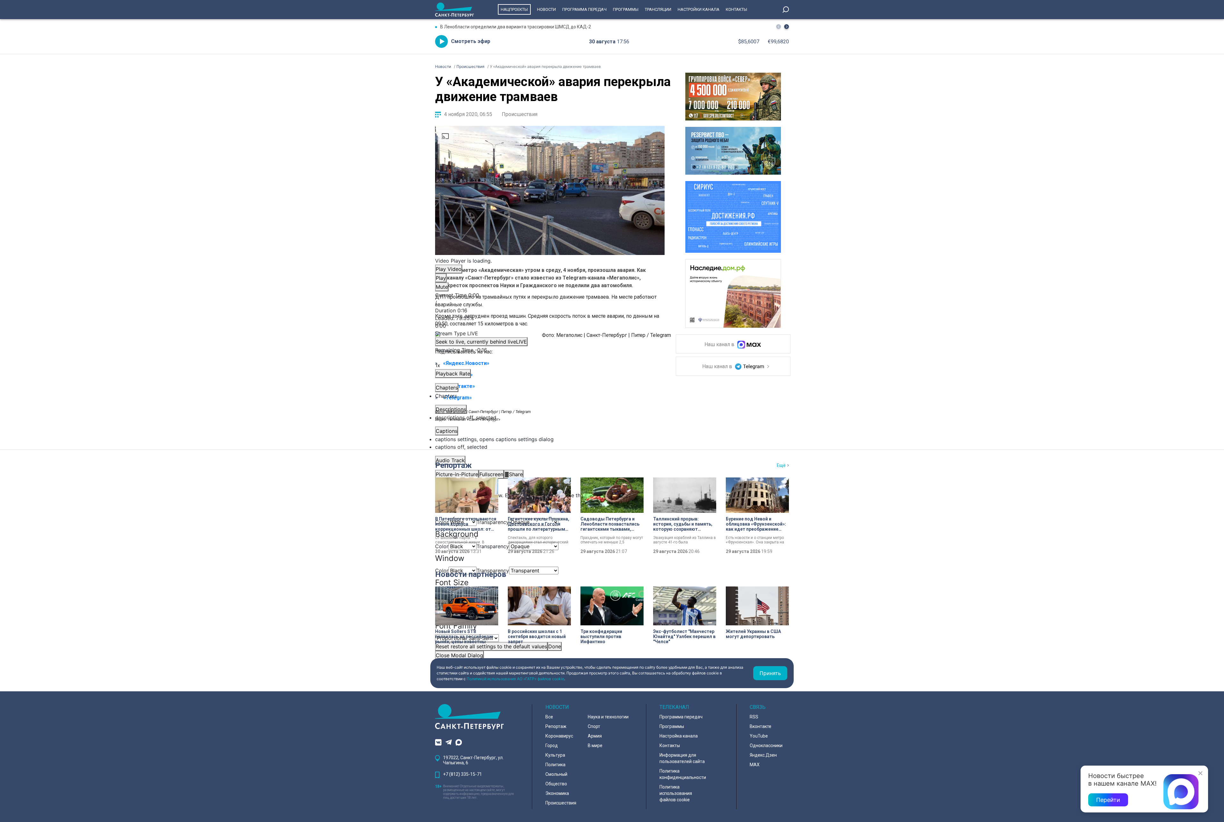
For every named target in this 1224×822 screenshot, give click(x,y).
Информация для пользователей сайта (682, 758)
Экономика (557, 793)
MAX (755, 764)
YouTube (759, 735)
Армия (595, 735)
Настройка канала (678, 735)
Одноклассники (766, 745)
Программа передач (584, 9)
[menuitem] (550, 439)
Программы (625, 9)
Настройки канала (698, 9)
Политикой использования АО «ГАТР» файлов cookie (515, 678)
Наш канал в (720, 345)
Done (554, 646)
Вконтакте (760, 726)
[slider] (550, 322)
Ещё (781, 465)
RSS (754, 716)
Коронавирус (559, 735)
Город (551, 745)
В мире (595, 745)
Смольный (556, 774)
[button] (786, 26)
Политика (555, 764)
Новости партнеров (470, 574)
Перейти (1108, 800)
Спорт (594, 726)
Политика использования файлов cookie (675, 793)
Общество (556, 783)
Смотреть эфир (470, 41)
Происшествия (519, 114)
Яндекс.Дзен (763, 755)
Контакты (736, 9)
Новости (546, 9)
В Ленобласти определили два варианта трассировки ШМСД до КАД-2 (515, 26)
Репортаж (453, 465)
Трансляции (658, 9)
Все (549, 716)
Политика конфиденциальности (682, 774)
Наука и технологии (608, 716)
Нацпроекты (514, 9)
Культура (555, 755)
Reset (491, 646)
